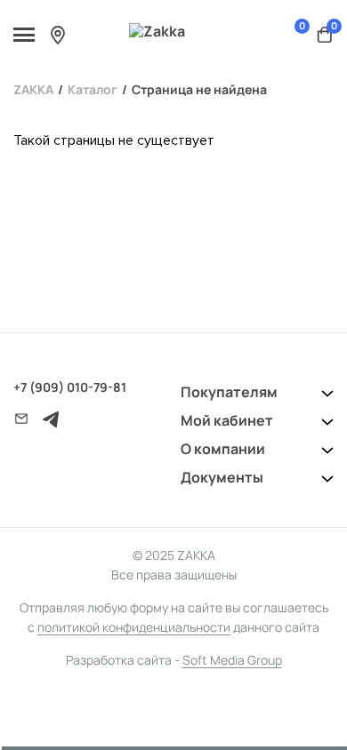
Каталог (92, 89)
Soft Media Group (232, 659)
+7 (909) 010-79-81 (69, 387)
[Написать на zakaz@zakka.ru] (21, 419)
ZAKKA (33, 89)
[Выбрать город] (58, 34)
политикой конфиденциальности (133, 626)
